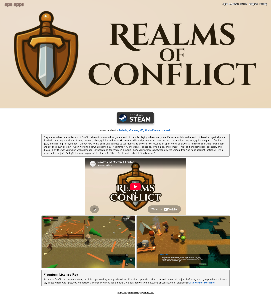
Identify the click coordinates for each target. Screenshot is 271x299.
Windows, (134, 130)
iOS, (142, 130)
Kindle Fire (151, 130)
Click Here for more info (202, 282)
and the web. (164, 130)
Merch (243, 3)
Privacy (263, 3)
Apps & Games (231, 3)
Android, (124, 130)
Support (253, 3)
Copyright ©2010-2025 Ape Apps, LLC (135, 292)
